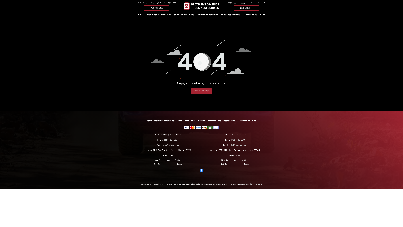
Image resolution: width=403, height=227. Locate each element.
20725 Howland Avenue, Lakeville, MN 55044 (156, 2)
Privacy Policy (258, 184)
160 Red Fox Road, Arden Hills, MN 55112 (247, 2)
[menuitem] (141, 15)
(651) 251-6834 (171, 139)
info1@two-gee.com (238, 145)
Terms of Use (249, 184)
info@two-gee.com (171, 145)
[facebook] (201, 171)
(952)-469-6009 (238, 139)
